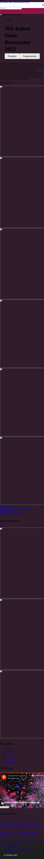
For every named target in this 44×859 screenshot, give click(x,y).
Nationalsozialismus (15, 835)
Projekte (8, 758)
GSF (30, 823)
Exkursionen (9, 751)
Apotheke (2, 819)
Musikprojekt (5, 835)
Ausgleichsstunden (11, 819)
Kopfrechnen (30, 827)
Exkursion (3, 824)
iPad (35, 824)
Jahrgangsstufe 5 (15, 827)
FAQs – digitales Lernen (14, 754)
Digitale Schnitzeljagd (33, 821)
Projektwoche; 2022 (6, 515)
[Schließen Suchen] (1, 14)
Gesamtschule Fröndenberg (13, 824)
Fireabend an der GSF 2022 (17, 849)
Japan (24, 827)
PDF (31, 835)
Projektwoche (10, 760)
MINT (7, 756)
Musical (26, 832)
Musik (34, 832)
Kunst (36, 827)
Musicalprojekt (10, 762)
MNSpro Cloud (16, 832)
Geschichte (24, 824)
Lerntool (13, 829)
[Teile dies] (1, 527)
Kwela (41, 827)
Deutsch (24, 821)
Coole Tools (9, 749)
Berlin (18, 819)
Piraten (36, 835)
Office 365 (25, 835)
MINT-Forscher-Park (6, 832)
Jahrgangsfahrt (4, 827)
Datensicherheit (17, 821)
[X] (43, 5)
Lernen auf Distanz (5, 829)
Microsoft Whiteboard (30, 829)
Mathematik (20, 829)
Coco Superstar (26, 819)
